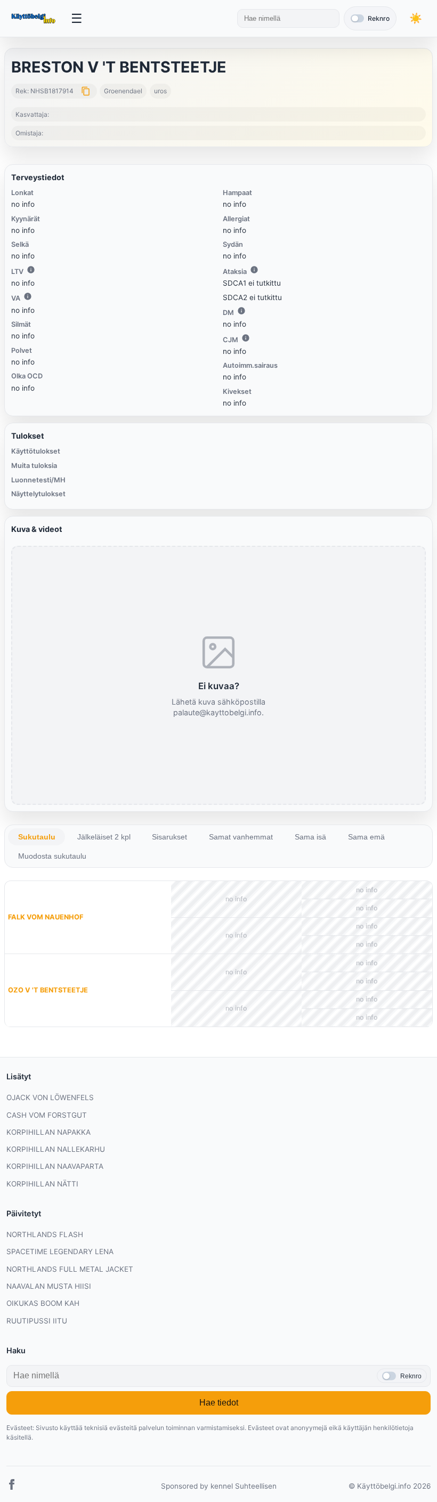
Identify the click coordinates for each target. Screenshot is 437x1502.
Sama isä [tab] (310, 837)
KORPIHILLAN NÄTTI (42, 1184)
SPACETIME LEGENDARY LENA (60, 1251)
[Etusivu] (34, 18)
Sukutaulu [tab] (36, 837)
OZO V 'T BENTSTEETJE (48, 990)
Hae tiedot (218, 1402)
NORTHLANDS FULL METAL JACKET (69, 1269)
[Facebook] (11, 1486)
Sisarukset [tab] (169, 837)
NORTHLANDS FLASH (44, 1234)
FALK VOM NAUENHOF (45, 917)
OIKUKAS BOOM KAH (42, 1303)
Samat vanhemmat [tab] (241, 837)
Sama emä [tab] (366, 837)
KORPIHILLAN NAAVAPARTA (54, 1166)
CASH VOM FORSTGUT (46, 1115)
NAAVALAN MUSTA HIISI (48, 1286)
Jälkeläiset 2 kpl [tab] (104, 837)
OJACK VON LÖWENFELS (50, 1097)
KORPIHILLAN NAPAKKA (48, 1132)
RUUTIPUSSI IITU (36, 1321)
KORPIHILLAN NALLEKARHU (55, 1149)
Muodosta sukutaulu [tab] (52, 856)
